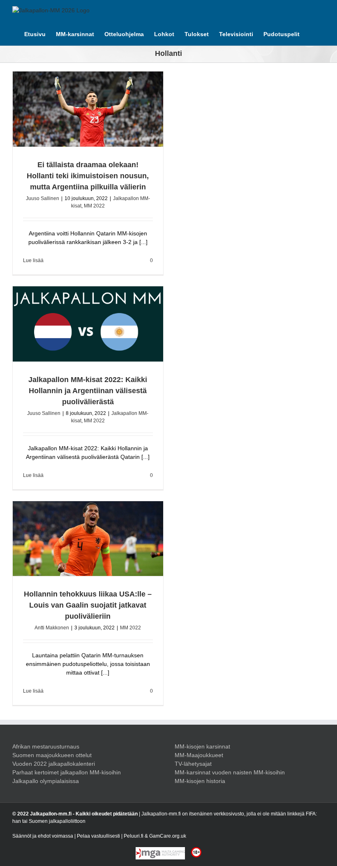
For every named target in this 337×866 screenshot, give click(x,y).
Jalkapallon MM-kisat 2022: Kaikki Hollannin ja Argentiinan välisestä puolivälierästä (87, 390)
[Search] (312, 33)
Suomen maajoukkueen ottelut (52, 755)
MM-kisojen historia (200, 781)
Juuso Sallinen (42, 198)
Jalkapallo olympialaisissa (45, 781)
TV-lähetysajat (193, 763)
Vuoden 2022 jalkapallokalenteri (53, 763)
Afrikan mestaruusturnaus (45, 746)
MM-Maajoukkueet (199, 755)
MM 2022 (94, 206)
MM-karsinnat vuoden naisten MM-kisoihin (230, 772)
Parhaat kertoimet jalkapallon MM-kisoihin (66, 772)
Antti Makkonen (52, 628)
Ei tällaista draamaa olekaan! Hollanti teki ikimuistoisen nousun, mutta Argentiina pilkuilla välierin (88, 176)
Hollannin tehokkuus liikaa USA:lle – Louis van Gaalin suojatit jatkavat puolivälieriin (88, 605)
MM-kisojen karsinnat (202, 746)
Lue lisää (33, 260)
